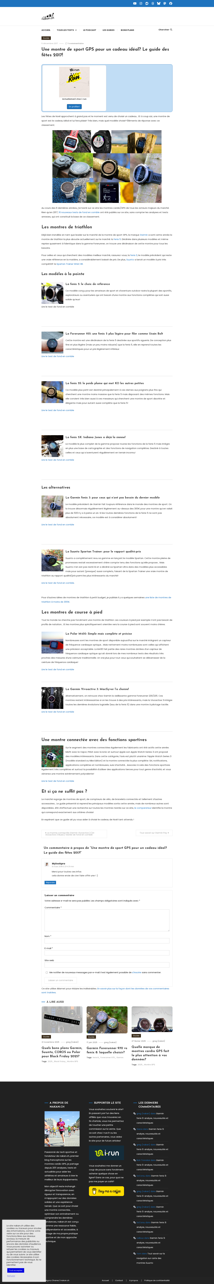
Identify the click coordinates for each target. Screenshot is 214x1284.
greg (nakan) (72, 1042)
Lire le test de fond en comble (57, 356)
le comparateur (142, 807)
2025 (50, 1061)
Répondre (50, 882)
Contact (119, 1280)
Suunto (130, 259)
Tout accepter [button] (15, 1270)
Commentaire (53, 907)
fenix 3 (133, 255)
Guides (46, 38)
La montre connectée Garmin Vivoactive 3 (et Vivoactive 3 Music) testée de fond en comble (69, 833)
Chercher (164, 29)
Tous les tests (65, 30)
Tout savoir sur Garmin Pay (153, 832)
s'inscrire (136, 972)
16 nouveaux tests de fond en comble (79, 212)
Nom (48, 936)
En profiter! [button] (74, 106)
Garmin (144, 234)
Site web (49, 960)
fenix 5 (117, 239)
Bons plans (127, 30)
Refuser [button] (11, 1276)
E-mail (49, 948)
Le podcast (89, 30)
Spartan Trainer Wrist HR (70, 263)
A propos (133, 1280)
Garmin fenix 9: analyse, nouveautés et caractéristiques (152, 1118)
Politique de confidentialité (157, 1280)
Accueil (45, 30)
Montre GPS (72, 1061)
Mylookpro (58, 863)
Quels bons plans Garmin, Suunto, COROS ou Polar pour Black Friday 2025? (62, 1052)
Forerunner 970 (107, 1057)
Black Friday (59, 1061)
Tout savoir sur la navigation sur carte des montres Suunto (151, 1258)
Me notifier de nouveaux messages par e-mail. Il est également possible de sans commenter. (105, 972)
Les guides (108, 30)
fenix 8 (96, 1057)
